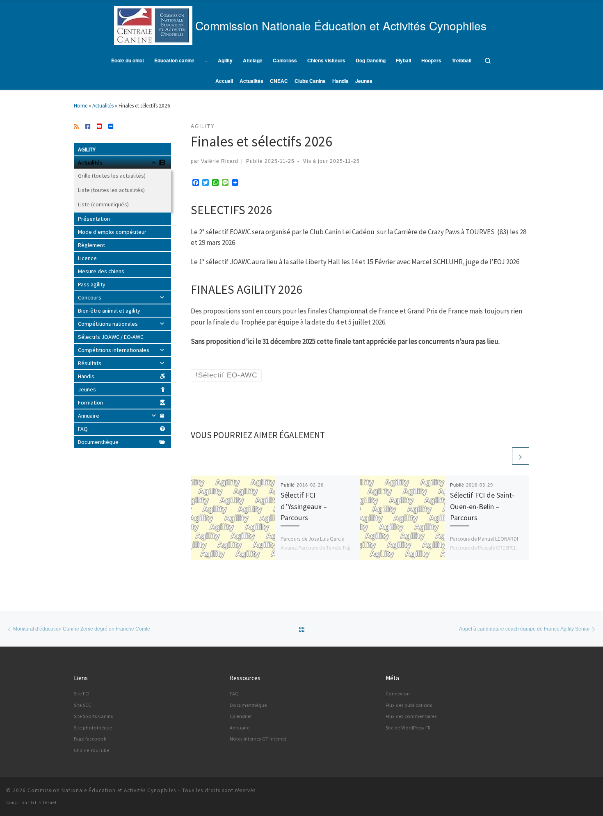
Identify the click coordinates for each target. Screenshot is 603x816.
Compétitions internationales (113, 350)
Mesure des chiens (101, 271)
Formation (90, 402)
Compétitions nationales (108, 323)
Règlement (91, 245)
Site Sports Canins (93, 716)
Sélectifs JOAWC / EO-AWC (111, 337)
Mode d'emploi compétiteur (112, 231)
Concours (89, 297)
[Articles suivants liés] (520, 455)
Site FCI (81, 693)
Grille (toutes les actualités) (112, 175)
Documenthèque (98, 442)
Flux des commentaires (411, 716)
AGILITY (87, 149)
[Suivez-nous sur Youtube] (99, 126)
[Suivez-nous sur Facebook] (87, 126)
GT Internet (44, 802)
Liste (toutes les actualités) (111, 190)
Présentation (94, 218)
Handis (86, 376)
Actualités (103, 105)
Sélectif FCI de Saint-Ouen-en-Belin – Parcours (482, 506)
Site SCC (82, 705)
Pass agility (91, 284)
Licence (87, 258)
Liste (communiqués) (103, 204)
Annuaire (88, 415)
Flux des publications (409, 705)
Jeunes (87, 389)
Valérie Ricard (219, 161)
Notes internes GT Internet (258, 739)
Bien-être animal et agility (109, 310)
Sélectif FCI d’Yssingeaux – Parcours (304, 506)
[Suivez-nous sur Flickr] (110, 126)
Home (80, 105)
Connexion (398, 693)
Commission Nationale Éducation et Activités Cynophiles (101, 790)
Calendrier (241, 716)
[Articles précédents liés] (502, 455)
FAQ (83, 428)
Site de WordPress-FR (408, 728)
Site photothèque (93, 728)
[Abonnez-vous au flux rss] (76, 126)
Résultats (89, 363)
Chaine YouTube (91, 750)
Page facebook (90, 739)
